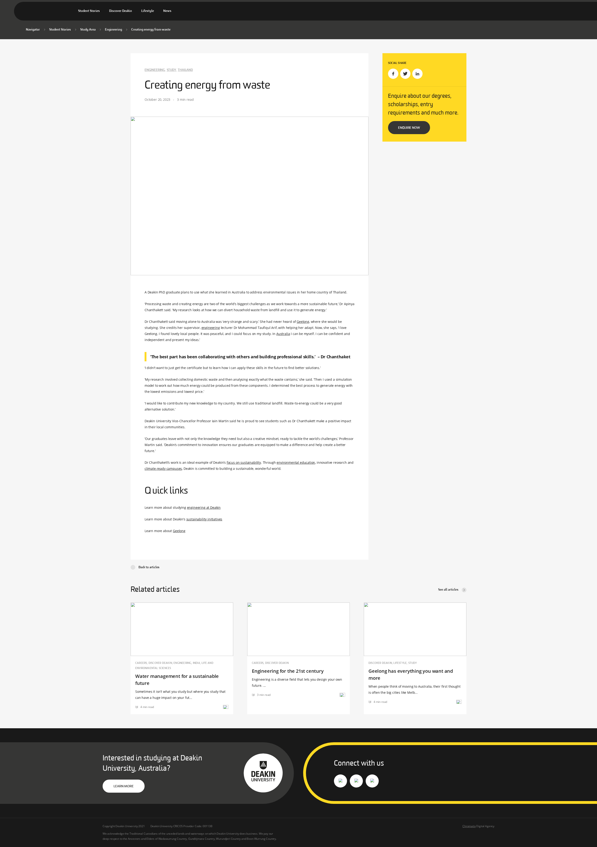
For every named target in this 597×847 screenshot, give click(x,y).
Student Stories (89, 11)
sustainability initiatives (204, 519)
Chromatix (469, 826)
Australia (283, 333)
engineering (210, 327)
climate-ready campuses (163, 468)
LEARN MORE (123, 786)
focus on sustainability (244, 462)
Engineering (113, 29)
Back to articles (149, 567)
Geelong (303, 321)
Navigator (33, 29)
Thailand (185, 70)
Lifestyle (147, 11)
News (167, 11)
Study (171, 70)
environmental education (296, 462)
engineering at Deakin (204, 507)
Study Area (88, 29)
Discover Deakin (120, 11)
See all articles (448, 590)
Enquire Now (409, 128)
